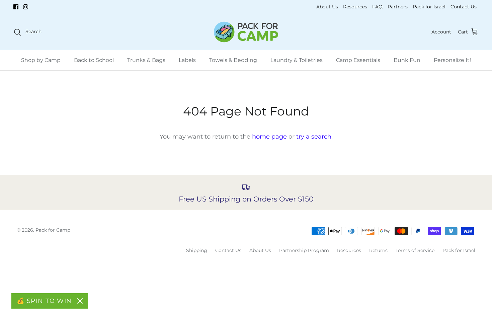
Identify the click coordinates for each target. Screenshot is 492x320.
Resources (355, 7)
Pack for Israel (429, 7)
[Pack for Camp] (246, 32)
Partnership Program (304, 250)
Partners (398, 7)
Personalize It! (452, 60)
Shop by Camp (41, 60)
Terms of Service (415, 250)
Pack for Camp (52, 230)
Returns (378, 250)
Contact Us (463, 7)
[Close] (80, 301)
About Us (327, 7)
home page (269, 136)
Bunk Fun (407, 60)
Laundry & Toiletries (296, 60)
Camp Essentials (358, 60)
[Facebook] (15, 6)
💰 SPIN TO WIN (44, 301)
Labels (187, 60)
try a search (313, 136)
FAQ (377, 7)
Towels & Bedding (233, 60)
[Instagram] (25, 6)
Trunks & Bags (146, 60)
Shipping (196, 250)
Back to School (94, 60)
